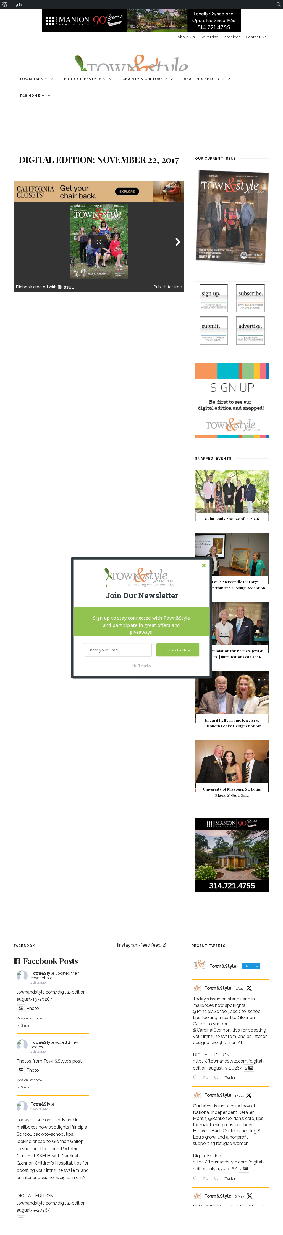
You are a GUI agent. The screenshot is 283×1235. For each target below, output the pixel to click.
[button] (141, 595)
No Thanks (141, 665)
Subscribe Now (178, 649)
